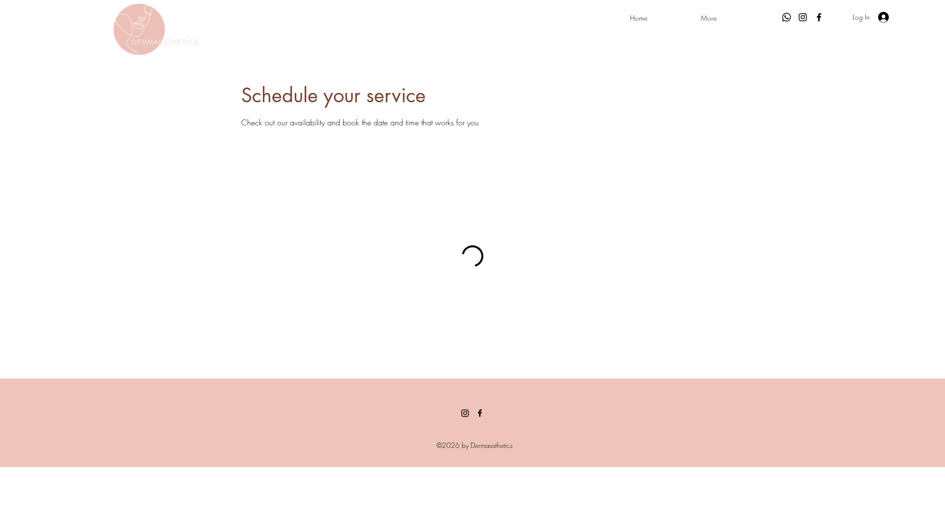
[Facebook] (819, 17)
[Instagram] (802, 17)
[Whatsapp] (786, 17)
